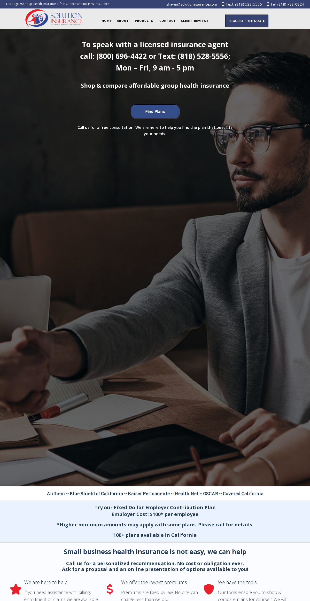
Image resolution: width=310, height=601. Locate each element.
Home (107, 21)
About (123, 21)
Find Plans (155, 111)
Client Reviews (195, 21)
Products (144, 21)
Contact (167, 21)
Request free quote (246, 20)
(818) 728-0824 (290, 4)
